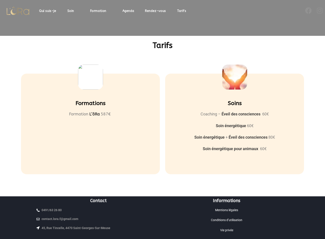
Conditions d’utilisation (226, 220)
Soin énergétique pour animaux (231, 148)
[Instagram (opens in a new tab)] (320, 10)
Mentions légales (226, 210)
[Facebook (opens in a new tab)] (308, 10)
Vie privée (226, 230)
